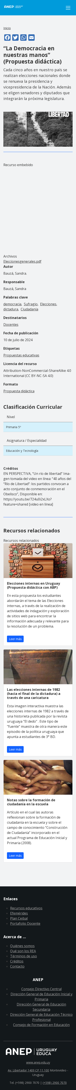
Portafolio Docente (25, 923)
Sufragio (31, 304)
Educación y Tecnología (22, 451)
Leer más (15, 639)
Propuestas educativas (21, 355)
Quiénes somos (22, 946)
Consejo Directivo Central (41, 989)
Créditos (16, 961)
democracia (12, 304)
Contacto (17, 966)
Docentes (10, 324)
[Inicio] (33, 7)
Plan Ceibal (19, 918)
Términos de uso (23, 956)
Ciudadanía (29, 309)
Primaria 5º (13, 427)
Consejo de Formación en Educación (41, 1024)
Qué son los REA (23, 951)
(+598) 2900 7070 (55, 1083)
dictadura (10, 309)
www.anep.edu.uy (38, 1062)
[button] (38, 128)
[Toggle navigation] (68, 8)
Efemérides (19, 913)
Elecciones (48, 304)
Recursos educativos (26, 908)
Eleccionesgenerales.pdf (22, 261)
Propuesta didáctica (18, 391)
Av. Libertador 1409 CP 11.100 (28, 1070)
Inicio (7, 28)
